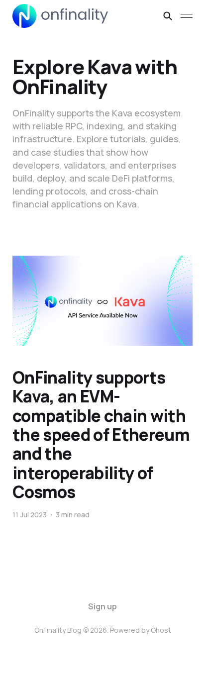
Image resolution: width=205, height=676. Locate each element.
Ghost (161, 630)
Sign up (102, 606)
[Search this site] (167, 15)
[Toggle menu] (186, 15)
